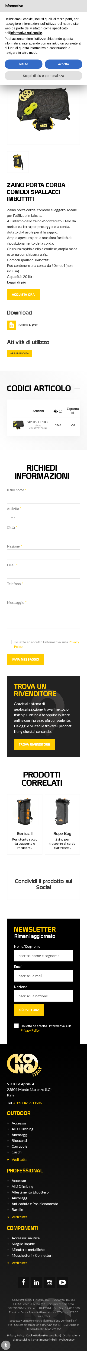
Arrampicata (19, 353)
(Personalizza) (52, 1335)
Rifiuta (23, 64)
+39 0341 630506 (27, 1103)
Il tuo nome (16, 490)
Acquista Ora (23, 294)
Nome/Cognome (27, 946)
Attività (14, 509)
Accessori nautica (26, 1238)
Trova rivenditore (34, 744)
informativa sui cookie (26, 33)
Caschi (17, 1152)
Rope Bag (62, 833)
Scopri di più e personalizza (43, 76)
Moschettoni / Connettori (32, 1255)
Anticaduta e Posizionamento (35, 1203)
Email (12, 565)
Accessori (19, 1123)
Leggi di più (16, 282)
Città (12, 527)
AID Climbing (22, 1129)
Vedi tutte (19, 1159)
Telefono (15, 584)
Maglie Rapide (23, 1243)
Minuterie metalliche (28, 1249)
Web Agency (66, 1339)
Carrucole (19, 1146)
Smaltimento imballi (44, 1339)
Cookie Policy (34, 1335)
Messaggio (17, 602)
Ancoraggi (20, 1134)
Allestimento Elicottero (30, 1192)
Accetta (63, 64)
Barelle (17, 1209)
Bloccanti (19, 1140)
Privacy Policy (30, 1030)
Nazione (14, 546)
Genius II (24, 833)
